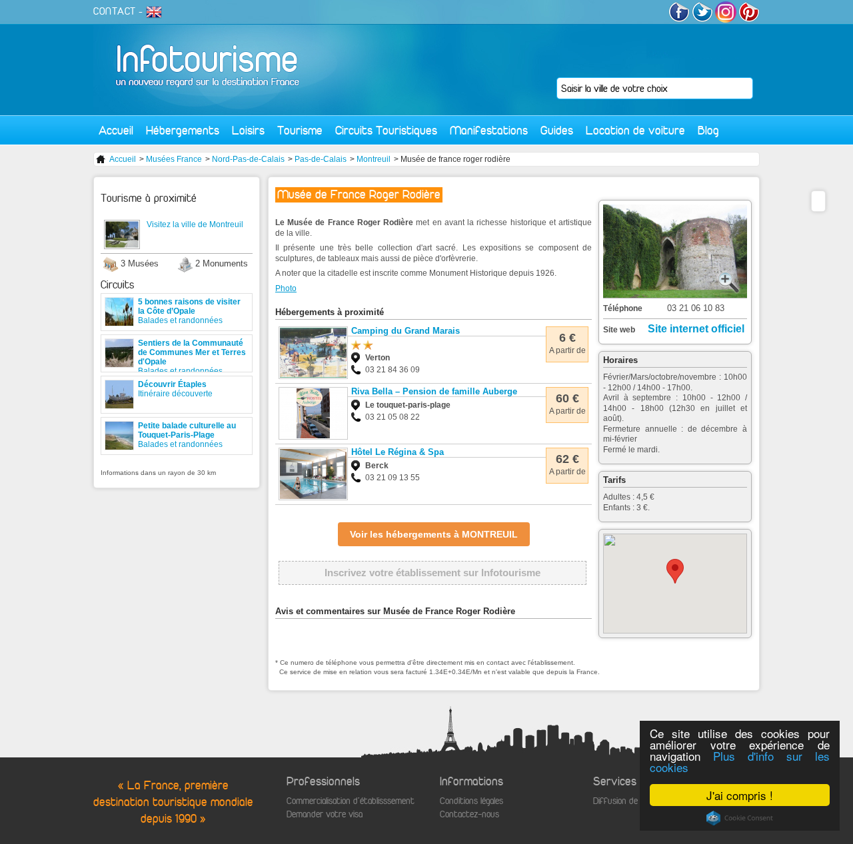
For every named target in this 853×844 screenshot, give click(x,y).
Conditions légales (471, 801)
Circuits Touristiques (386, 130)
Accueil (116, 130)
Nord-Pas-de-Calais (248, 159)
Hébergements (182, 130)
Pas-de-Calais (321, 159)
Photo (286, 288)
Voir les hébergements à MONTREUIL (434, 534)
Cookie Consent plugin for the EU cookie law (739, 818)
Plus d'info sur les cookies (740, 761)
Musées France (174, 159)
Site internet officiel (696, 328)
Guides (556, 130)
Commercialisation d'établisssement (351, 801)
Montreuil (374, 159)
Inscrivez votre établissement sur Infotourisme (432, 572)
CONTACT (114, 11)
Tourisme (300, 130)
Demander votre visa (325, 814)
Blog (708, 130)
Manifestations (489, 130)
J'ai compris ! (739, 795)
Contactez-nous (469, 814)
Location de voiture (635, 130)
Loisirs (248, 130)
